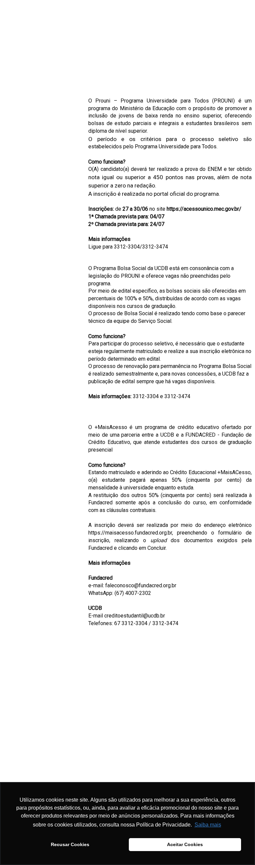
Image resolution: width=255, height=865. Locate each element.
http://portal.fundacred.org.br (121, 750)
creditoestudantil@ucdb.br (134, 616)
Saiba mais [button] (208, 825)
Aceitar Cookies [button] (185, 844)
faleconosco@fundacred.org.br (140, 585)
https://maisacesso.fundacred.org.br (130, 533)
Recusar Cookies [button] (70, 844)
